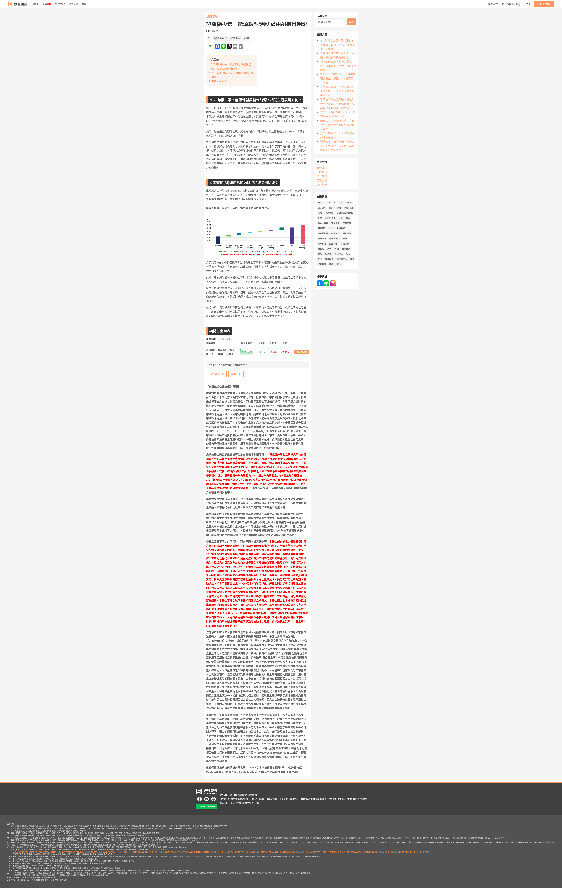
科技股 (321, 248)
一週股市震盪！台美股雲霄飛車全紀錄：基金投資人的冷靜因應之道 (337, 91)
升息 (320, 217)
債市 (320, 212)
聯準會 (328, 253)
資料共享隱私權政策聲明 (357, 799)
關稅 (331, 264)
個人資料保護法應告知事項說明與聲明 (235, 799)
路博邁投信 (342, 258)
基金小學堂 (323, 223)
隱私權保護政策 (258, 799)
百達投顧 (345, 243)
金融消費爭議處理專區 (289, 799)
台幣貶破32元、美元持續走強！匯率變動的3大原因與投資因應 (338, 66)
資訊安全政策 (272, 799)
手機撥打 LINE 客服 (206, 806)
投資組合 (335, 233)
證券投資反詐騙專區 (337, 799)
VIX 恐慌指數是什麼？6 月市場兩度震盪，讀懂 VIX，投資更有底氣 (337, 78)
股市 (348, 253)
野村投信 (322, 264)
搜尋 (351, 21)
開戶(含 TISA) (544, 4)
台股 (341, 217)
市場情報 (322, 172)
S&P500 (321, 207)
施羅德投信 (220, 38)
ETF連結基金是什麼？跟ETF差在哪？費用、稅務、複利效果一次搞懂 (337, 44)
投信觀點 (212, 16)
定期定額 (347, 223)
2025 (328, 202)
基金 (348, 217)
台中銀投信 (330, 217)
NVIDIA (349, 202)
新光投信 (347, 233)
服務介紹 (322, 180)
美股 (320, 253)
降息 (339, 264)
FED (340, 202)
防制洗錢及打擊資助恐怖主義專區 (313, 799)
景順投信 (322, 243)
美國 (337, 248)
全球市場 (329, 212)
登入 (528, 4)
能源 (320, 258)
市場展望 (341, 228)
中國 (339, 207)
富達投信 (322, 228)
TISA (320, 202)
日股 (345, 238)
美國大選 (346, 248)
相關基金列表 (219, 81)
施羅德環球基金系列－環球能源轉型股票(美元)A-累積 (220, 352)
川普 (331, 228)
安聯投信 (335, 223)
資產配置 (329, 258)
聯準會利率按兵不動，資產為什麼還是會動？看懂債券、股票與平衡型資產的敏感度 (337, 103)
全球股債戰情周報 (345, 212)
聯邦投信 (339, 253)
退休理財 (322, 184)
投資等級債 (323, 233)
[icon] (199, 797)
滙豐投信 (333, 243)
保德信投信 (349, 207)
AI (209, 38)
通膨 (247, 38)
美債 (329, 248)
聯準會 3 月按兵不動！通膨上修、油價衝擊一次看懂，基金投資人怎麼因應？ (337, 146)
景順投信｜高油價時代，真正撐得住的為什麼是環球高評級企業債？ (337, 124)
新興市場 (322, 238)
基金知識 (322, 168)
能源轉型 (235, 38)
